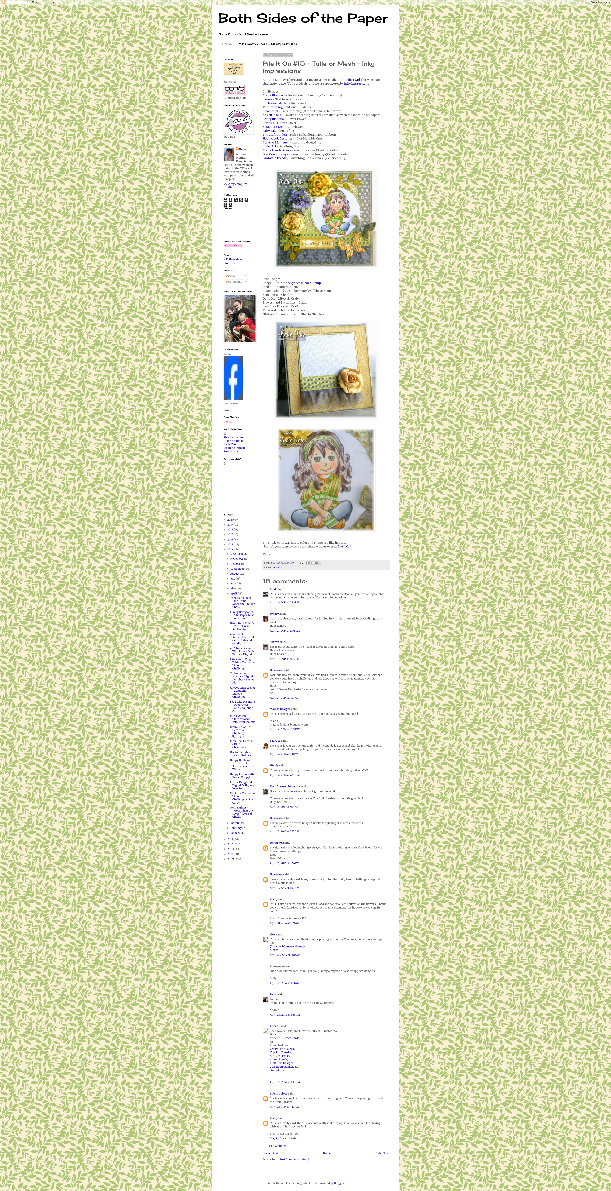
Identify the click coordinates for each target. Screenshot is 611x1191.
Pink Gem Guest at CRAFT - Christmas (241, 744)
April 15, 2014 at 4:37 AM (284, 806)
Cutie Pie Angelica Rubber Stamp (298, 283)
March (234, 822)
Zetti (273, 994)
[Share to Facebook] (316, 563)
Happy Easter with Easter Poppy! (242, 776)
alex (272, 934)
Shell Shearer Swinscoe (285, 786)
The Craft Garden (275, 134)
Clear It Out (270, 111)
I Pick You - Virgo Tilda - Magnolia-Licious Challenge (242, 664)
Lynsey (274, 613)
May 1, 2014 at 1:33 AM (283, 1138)
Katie (242, 149)
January (235, 832)
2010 (230, 854)
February (236, 828)
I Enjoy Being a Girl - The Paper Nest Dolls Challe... (242, 615)
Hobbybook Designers (278, 138)
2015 (230, 544)
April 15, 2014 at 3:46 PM (284, 863)
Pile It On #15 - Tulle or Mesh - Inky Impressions (242, 718)
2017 (230, 534)
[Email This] (307, 563)
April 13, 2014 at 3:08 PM (285, 630)
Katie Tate (227, 354)
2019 (230, 524)
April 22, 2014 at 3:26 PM (285, 1014)
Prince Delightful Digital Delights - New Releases (242, 785)
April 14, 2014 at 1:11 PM (284, 754)
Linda (273, 589)
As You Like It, (279, 1059)
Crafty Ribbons (273, 119)
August (235, 573)
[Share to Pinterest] (319, 563)
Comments (235, 281)
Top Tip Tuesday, (281, 1052)
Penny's (268, 123)
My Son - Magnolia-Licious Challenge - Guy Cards (242, 798)
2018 (230, 529)
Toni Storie (231, 451)
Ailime (313, 1183)
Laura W (275, 740)
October (235, 563)
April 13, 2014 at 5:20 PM (285, 658)
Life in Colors (278, 1093)
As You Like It (272, 115)
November (237, 558)
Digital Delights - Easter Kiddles (241, 754)
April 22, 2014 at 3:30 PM (285, 1082)
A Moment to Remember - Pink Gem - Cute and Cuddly (242, 639)
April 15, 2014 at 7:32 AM (284, 831)
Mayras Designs (280, 709)
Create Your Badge (231, 403)
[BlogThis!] (310, 563)
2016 (230, 539)
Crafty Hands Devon (277, 150)
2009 (231, 859)
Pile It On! (353, 80)
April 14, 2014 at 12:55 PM (285, 729)
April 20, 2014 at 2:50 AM (285, 954)
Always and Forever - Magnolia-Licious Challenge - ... (242, 692)
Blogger (339, 1183)
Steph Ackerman (234, 447)
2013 (230, 839)
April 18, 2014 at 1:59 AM (285, 923)
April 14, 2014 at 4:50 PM (285, 775)
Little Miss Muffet (275, 103)
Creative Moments (276, 142)
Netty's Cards (290, 1038)
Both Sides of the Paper (303, 18)
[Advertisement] (233, 489)
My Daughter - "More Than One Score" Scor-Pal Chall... (242, 812)
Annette (275, 1026)
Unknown (276, 670)
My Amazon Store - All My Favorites (267, 44)
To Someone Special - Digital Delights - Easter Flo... (242, 678)
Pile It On (278, 567)
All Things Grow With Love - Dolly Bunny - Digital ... (242, 651)
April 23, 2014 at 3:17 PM (284, 1106)
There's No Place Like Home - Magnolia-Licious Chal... (242, 602)
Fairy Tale (269, 130)
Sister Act (269, 146)
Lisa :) (273, 899)
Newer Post (270, 1153)
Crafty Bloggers (274, 95)
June (233, 583)
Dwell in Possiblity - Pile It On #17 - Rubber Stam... (242, 626)
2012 (230, 844)
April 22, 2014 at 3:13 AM (285, 983)
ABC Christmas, (280, 1055)
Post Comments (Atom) (294, 1159)
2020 (230, 519)
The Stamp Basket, (282, 1066)
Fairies (267, 99)
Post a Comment (277, 1145)
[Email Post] (301, 563)
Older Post (382, 1153)
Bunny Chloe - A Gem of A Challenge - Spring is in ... (240, 731)
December (237, 553)
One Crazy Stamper (276, 154)
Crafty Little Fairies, (282, 1048)
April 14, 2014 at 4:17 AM (284, 697)
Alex (273, 949)
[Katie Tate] (233, 399)
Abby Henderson (234, 437)
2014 (230, 549)
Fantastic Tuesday (275, 158)
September (237, 568)
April (234, 593)
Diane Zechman (234, 440)
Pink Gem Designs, (282, 1063)
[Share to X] (313, 563)
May (233, 588)
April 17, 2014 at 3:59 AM (284, 887)
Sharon (274, 642)
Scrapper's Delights (276, 127)
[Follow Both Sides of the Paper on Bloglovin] (233, 247)
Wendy (274, 765)
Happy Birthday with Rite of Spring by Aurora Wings (242, 764)
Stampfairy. (277, 1070)
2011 (230, 849)
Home (227, 44)
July (233, 578)
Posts (231, 275)
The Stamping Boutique (279, 107)
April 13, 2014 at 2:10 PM (284, 602)
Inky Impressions (356, 83)
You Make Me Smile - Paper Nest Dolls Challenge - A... (242, 706)
